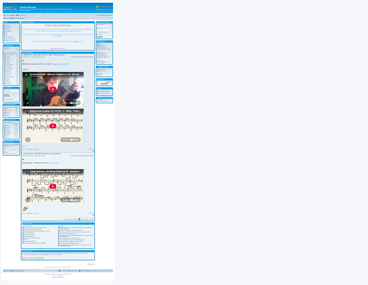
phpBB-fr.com (60, 275)
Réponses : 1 (31, 149)
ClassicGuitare (9, 110)
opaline (8, 56)
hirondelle (8, 112)
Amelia (7, 135)
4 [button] (85, 219)
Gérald (7, 61)
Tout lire (91, 149)
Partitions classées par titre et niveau (84, 56)
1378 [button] (91, 219)
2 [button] (81, 219)
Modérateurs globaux (39, 258)
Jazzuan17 (8, 83)
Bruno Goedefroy (10, 76)
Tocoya (7, 137)
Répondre (37, 149)
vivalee (7, 75)
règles (75, 41)
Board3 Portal (54, 267)
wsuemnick (8, 81)
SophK (7, 80)
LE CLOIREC (9, 68)
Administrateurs (30, 258)
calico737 (8, 71)
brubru (7, 125)
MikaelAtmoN (9, 73)
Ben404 (7, 130)
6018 (17, 113)
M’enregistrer (99, 34)
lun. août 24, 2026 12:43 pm (38, 155)
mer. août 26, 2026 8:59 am (38, 56)
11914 (16, 110)
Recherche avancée (8, 99)
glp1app (7, 128)
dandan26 (8, 127)
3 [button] (83, 219)
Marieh (29, 56)
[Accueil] (11, 8)
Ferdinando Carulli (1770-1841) (60, 64)
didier (7, 108)
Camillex (8, 78)
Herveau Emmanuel (10, 54)
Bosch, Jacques (54, 163)
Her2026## (8, 132)
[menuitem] (14, 15)
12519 (16, 108)
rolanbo (7, 115)
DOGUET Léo (9, 59)
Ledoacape (8, 66)
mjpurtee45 (8, 69)
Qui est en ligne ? (28, 251)
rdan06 (7, 113)
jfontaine (8, 62)
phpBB (53, 274)
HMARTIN (8, 133)
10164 (16, 111)
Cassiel (5, 49)
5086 (17, 115)
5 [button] (87, 219)
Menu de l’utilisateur (104, 22)
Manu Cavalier (9, 64)
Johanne (8, 57)
